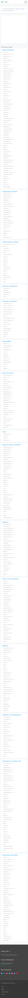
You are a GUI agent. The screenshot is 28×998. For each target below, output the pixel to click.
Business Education (7, 587)
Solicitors (5, 438)
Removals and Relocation (8, 160)
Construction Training (7, 817)
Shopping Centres (7, 650)
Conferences (6, 294)
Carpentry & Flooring (8, 775)
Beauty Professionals (8, 387)
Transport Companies (8, 859)
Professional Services (8, 54)
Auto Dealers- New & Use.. (8, 172)
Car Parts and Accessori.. (8, 501)
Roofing (5, 782)
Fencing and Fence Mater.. (8, 809)
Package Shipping (7, 878)
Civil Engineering (7, 467)
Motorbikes (6, 880)
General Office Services (8, 68)
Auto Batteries (6, 907)
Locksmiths (5, 825)
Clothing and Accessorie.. (8, 168)
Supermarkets (6, 356)
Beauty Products (7, 385)
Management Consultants (8, 70)
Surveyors (5, 796)
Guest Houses (6, 742)
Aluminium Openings (8, 811)
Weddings (6, 290)
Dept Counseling (6, 330)
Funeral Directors (7, 620)
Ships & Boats (6, 892)
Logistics (5, 863)
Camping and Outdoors (8, 689)
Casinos (5, 256)
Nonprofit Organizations (8, 610)
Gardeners (5, 784)
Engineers (5, 180)
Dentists (5, 383)
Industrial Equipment (8, 447)
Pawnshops (5, 334)
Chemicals (5, 815)
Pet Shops (5, 683)
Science (5, 486)
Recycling (5, 114)
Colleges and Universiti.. (8, 174)
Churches (5, 634)
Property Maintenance (7, 162)
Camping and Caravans (8, 735)
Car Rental (6, 857)
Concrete (5, 827)
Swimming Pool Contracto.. (9, 166)
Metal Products (7, 453)
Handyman (6, 794)
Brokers (5, 316)
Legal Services (6, 184)
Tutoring (5, 593)
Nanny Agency (6, 133)
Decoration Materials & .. (8, 777)
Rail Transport (6, 925)
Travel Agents (6, 717)
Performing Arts (7, 269)
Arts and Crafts (7, 250)
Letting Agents (6, 570)
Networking (6, 208)
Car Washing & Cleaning (8, 905)
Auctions (5, 574)
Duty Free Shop (6, 697)
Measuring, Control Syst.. (8, 478)
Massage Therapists (7, 391)
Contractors (5, 176)
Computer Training (7, 220)
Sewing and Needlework (8, 418)
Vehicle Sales (6, 871)
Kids (5, 664)
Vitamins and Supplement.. (9, 402)
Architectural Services (8, 771)
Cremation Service (7, 120)
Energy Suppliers (7, 476)
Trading (6, 62)
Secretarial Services (7, 99)
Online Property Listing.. (8, 553)
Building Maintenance (7, 155)
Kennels (5, 147)
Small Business (7, 56)
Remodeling (6, 798)
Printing (5, 66)
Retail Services (7, 79)
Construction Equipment (8, 788)
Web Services (6, 202)
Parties (5, 271)
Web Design (6, 200)
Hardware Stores (7, 675)
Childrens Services (7, 612)
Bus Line (5, 931)
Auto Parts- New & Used (8, 913)
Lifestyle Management (8, 254)
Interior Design (6, 106)
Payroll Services (7, 324)
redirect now (11, 10)
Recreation (6, 733)
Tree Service (6, 116)
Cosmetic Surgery (7, 398)
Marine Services (7, 909)
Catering (5, 353)
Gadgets (5, 668)
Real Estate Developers (8, 530)
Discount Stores (6, 178)
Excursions (6, 748)
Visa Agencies (6, 725)
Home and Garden (7, 652)
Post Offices (6, 630)
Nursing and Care (7, 396)
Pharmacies (6, 377)
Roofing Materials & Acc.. (8, 792)
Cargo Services (7, 873)
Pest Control (6, 85)
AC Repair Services (7, 72)
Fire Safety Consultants (8, 104)
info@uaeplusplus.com (5, 964)
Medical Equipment (8, 381)
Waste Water (6, 110)
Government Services (8, 608)
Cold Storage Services (8, 128)
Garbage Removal (7, 126)
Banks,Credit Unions (7, 313)
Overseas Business (7, 77)
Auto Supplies (6, 170)
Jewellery (5, 182)
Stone (4, 513)
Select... (5, 97)
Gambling (5, 260)
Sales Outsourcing (7, 108)
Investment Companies (8, 311)
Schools (5, 581)
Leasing (5, 326)
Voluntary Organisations (8, 624)
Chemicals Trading (7, 463)
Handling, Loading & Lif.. (9, 894)
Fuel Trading (6, 704)
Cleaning (5, 89)
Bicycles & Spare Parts (8, 865)
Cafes (5, 351)
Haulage (5, 934)
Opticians (5, 408)
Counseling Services (7, 599)
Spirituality (6, 404)
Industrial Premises (7, 474)
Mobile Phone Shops (7, 672)
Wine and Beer (6, 358)
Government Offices (7, 637)
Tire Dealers (6, 164)
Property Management (8, 549)
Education (5, 145)
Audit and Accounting (7, 143)
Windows (5, 806)
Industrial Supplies (7, 449)
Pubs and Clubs (6, 267)
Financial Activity (7, 303)
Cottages (5, 754)
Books (5, 666)
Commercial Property (8, 547)
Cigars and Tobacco (7, 660)
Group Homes (6, 601)
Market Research (7, 91)
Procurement (6, 332)
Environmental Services (8, 589)
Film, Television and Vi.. (8, 244)
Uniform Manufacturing (8, 118)
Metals (5, 823)
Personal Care (6, 389)
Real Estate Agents (7, 524)
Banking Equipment (7, 328)
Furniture (6, 93)
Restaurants (6, 343)
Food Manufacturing (8, 345)
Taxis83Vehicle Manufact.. (8, 911)
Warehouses (6, 565)
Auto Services (6, 882)
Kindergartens (6, 618)
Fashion (5, 258)
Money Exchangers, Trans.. (9, 318)
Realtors (5, 551)
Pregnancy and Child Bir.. (8, 410)
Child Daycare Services (8, 616)
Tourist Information (7, 723)
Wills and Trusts (7, 440)
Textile (5, 670)
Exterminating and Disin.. (8, 425)
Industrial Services (7, 451)
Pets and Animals (7, 277)
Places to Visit (6, 727)
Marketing (6, 58)
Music (5, 252)
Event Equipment (7, 292)
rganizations (6, 427)
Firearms (5, 490)
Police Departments (7, 639)
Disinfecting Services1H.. (8, 494)
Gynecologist (6, 406)
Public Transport (7, 591)
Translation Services (7, 750)
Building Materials (7, 767)
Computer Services (7, 197)
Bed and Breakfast (7, 746)
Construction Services (8, 763)
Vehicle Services (7, 861)
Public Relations (7, 101)
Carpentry (5, 469)
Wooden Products (7, 802)
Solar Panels (6, 484)
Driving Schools (7, 917)
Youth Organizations (7, 628)
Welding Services (7, 800)
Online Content (7, 210)
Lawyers (5, 436)
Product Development (8, 457)
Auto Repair (6, 153)
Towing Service (6, 884)
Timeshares (5, 157)
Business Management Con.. (9, 139)
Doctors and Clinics (8, 375)
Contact (3, 994)
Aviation (5, 921)
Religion (5, 614)
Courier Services (7, 900)
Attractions (6, 729)
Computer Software (7, 151)
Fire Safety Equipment (8, 563)
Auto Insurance (6, 940)
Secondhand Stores (7, 687)
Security (5, 511)
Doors (4, 813)
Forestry (5, 833)
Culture (5, 273)
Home (2, 986)
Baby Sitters (6, 122)
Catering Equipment (7, 362)
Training (5, 81)
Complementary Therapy (8, 412)
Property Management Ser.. (9, 534)
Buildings (5, 555)
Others (6, 52)
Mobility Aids (6, 414)
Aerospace (5, 496)
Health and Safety (7, 75)
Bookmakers (6, 275)
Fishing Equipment (7, 693)
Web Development (7, 141)
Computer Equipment (8, 216)
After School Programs (8, 632)
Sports (5, 246)
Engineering (6, 459)
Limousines (6, 886)
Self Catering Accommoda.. (8, 752)
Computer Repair (7, 212)
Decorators (6, 773)
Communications (7, 214)
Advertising (6, 64)
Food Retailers (6, 347)
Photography (6, 248)
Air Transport (6, 890)
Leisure (5, 262)
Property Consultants (8, 532)
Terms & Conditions (5, 991)
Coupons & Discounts (8, 691)
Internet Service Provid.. (8, 206)
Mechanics (6, 919)
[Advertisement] (14, 29)
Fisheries (5, 492)
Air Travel (6, 896)
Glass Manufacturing (7, 819)
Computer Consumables (8, 222)
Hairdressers (6, 400)
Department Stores (7, 681)
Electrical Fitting (6, 503)
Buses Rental (6, 867)
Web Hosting (6, 218)
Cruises (5, 929)
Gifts (5, 654)
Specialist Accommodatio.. (9, 739)
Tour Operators (7, 719)
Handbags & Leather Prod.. (9, 679)
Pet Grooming (6, 95)
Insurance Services (7, 307)
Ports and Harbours (7, 936)
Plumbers (5, 804)
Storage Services (7, 87)
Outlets (5, 662)
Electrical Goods (7, 658)
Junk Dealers (6, 112)
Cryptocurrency (6, 224)
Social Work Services (8, 585)
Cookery (5, 364)
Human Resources (7, 83)
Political (5, 641)
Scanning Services (7, 231)
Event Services (7, 288)
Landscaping (6, 149)
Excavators (5, 831)
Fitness (5, 379)
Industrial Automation (8, 461)
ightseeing (5, 744)
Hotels (5, 721)
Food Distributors (7, 349)
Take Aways (6, 360)
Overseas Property (7, 561)
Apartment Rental (7, 545)
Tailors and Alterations (8, 124)
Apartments (6, 737)
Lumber (5, 844)
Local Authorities (7, 597)
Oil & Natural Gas (7, 465)
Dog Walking (6, 135)
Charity (5, 626)
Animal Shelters (6, 137)
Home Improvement (8, 536)
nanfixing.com (18, 8)
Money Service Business (8, 309)
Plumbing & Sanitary (8, 786)
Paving (5, 821)
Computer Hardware (8, 204)
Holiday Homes (6, 731)
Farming (5, 482)
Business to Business (8, 60)
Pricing (3, 989)
